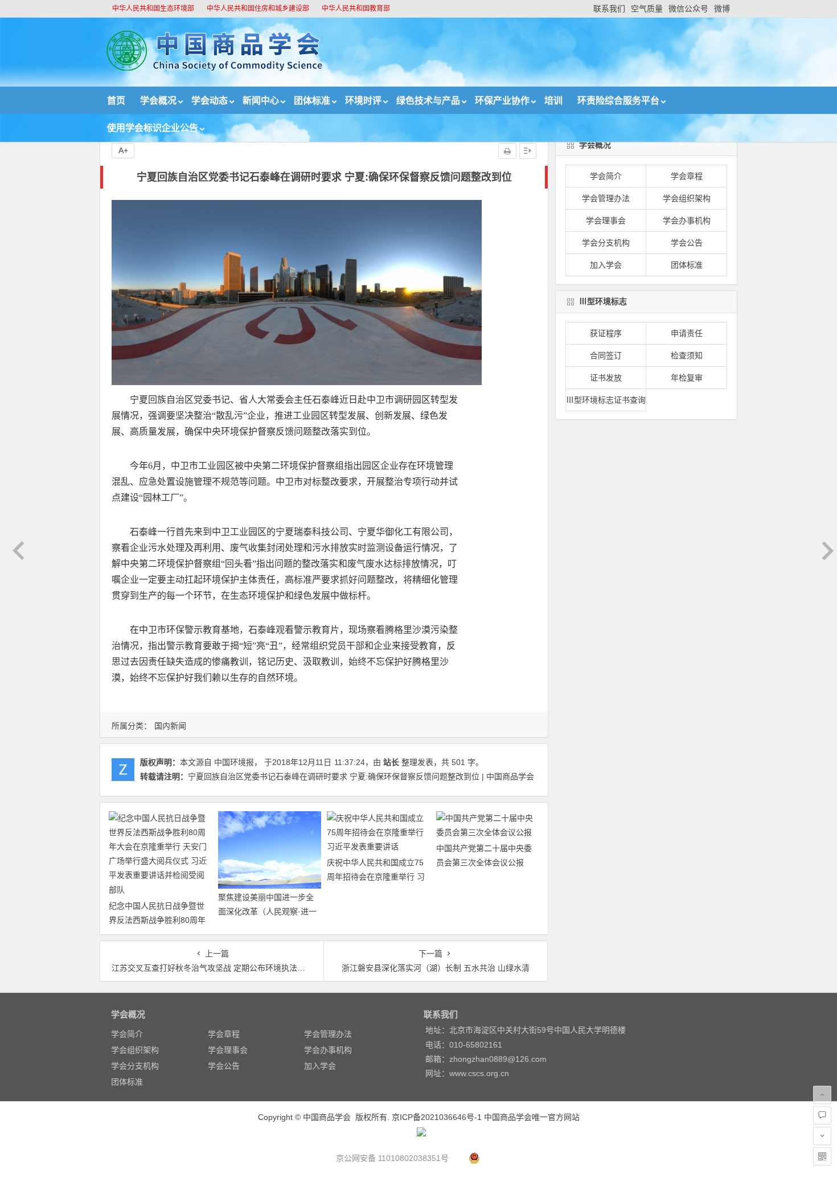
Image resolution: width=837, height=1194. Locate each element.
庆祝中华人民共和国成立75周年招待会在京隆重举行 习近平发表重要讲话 (376, 877)
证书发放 (606, 377)
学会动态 (209, 100)
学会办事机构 (687, 220)
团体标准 (312, 100)
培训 (553, 100)
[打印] (507, 151)
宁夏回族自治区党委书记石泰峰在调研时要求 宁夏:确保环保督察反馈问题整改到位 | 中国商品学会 (361, 776)
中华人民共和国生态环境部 (153, 9)
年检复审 (687, 377)
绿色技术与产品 (428, 100)
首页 (116, 100)
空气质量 (647, 8)
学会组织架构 (687, 198)
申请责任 (687, 333)
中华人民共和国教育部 (356, 9)
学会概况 (158, 100)
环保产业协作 (502, 100)
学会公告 (687, 242)
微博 (722, 8)
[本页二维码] (822, 1156)
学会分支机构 (606, 242)
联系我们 (609, 8)
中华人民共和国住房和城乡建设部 (258, 9)
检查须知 (687, 355)
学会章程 (687, 176)
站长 (391, 762)
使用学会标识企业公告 (152, 128)
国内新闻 (170, 725)
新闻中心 (261, 100)
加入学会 (606, 264)
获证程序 (606, 333)
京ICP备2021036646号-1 (437, 1117)
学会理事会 (606, 220)
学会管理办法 (606, 198)
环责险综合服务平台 (618, 100)
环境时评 (363, 100)
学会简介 (606, 176)
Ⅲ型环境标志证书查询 (606, 399)
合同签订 (606, 355)
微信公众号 (688, 8)
